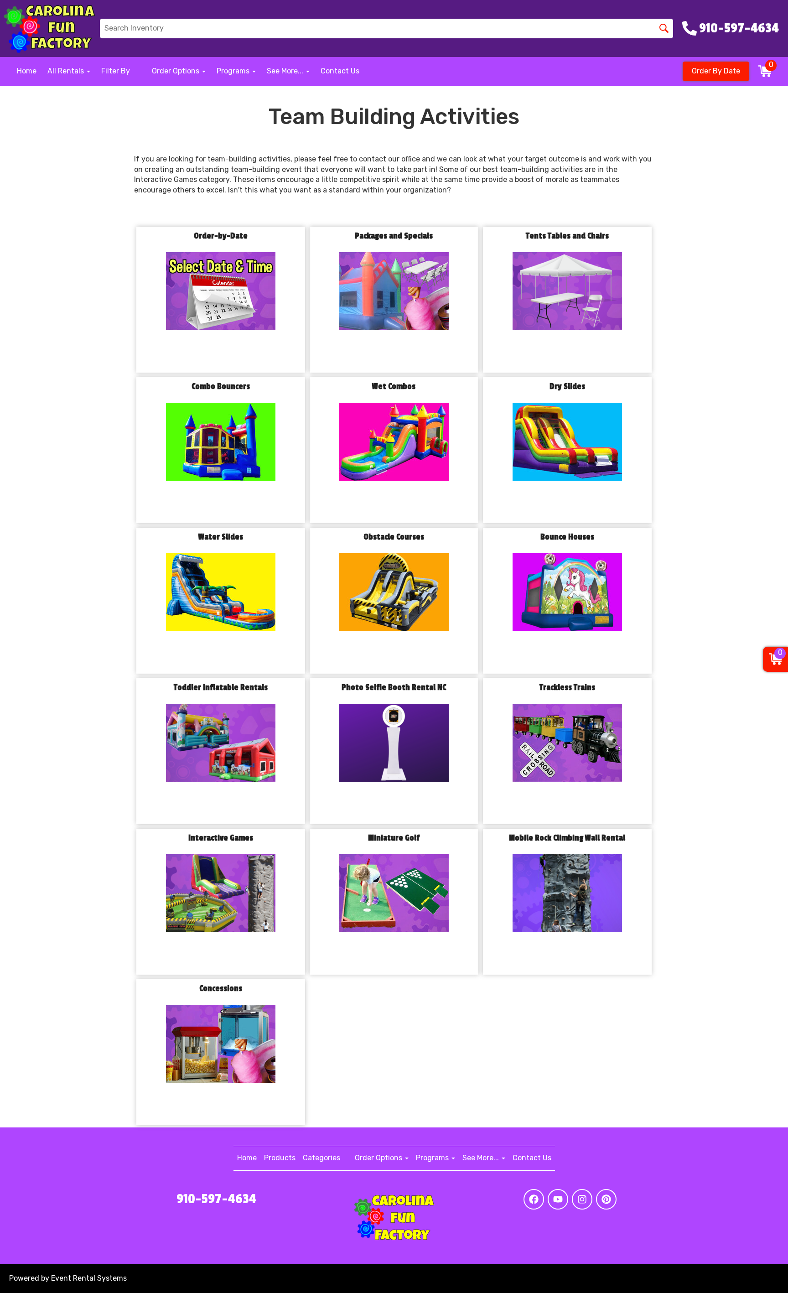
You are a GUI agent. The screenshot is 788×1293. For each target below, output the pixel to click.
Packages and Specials (394, 236)
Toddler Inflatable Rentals (221, 687)
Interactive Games (220, 838)
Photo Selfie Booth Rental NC (394, 687)
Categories (321, 1157)
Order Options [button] (176, 71)
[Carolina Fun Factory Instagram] (582, 1199)
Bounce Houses (567, 537)
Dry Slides (567, 386)
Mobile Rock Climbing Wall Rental (567, 838)
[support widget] (760, 1271)
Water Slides (220, 537)
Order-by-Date (221, 236)
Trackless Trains (567, 687)
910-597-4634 (216, 1199)
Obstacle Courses (393, 537)
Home (26, 71)
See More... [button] (286, 71)
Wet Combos (393, 386)
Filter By (115, 71)
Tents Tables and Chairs (567, 236)
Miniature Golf (394, 838)
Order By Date (716, 71)
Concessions (220, 988)
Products (280, 1157)
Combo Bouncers (221, 386)
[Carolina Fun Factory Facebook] (534, 1199)
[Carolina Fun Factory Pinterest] (606, 1199)
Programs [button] (234, 71)
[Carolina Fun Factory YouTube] (558, 1199)
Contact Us (340, 71)
